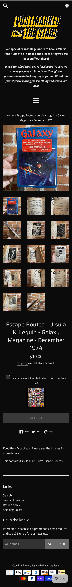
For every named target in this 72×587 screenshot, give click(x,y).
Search (7, 495)
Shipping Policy (12, 509)
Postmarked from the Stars (45, 565)
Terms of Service (13, 500)
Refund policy (11, 505)
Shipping (22, 363)
